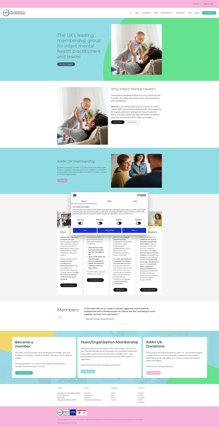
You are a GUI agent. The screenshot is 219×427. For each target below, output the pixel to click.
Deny (84, 230)
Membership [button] (120, 289)
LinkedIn (141, 395)
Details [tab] (109, 201)
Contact (196, 13)
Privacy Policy (121, 419)
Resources (87, 397)
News (113, 395)
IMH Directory (180, 13)
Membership (88, 395)
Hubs (190, 13)
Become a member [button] (24, 373)
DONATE (196, 4)
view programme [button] (149, 289)
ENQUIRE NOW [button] (88, 371)
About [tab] (135, 201)
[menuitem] (197, 4)
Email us (140, 393)
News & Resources (166, 13)
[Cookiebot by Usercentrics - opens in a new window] (138, 195)
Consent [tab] (83, 201)
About (137, 13)
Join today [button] (118, 122)
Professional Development (93, 400)
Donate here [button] (153, 373)
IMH (141, 244)
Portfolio (146, 244)
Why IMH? (87, 393)
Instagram (141, 402)
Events (156, 13)
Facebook (141, 397)
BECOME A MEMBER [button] (66, 64)
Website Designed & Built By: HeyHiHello (67, 423)
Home (131, 13)
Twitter (140, 400)
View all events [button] (68, 285)
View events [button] (132, 122)
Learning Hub (146, 13)
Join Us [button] (62, 180)
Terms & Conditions (138, 419)
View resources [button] (95, 280)
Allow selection (109, 230)
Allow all (134, 230)
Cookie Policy (129, 419)
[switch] (99, 223)
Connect (141, 388)
